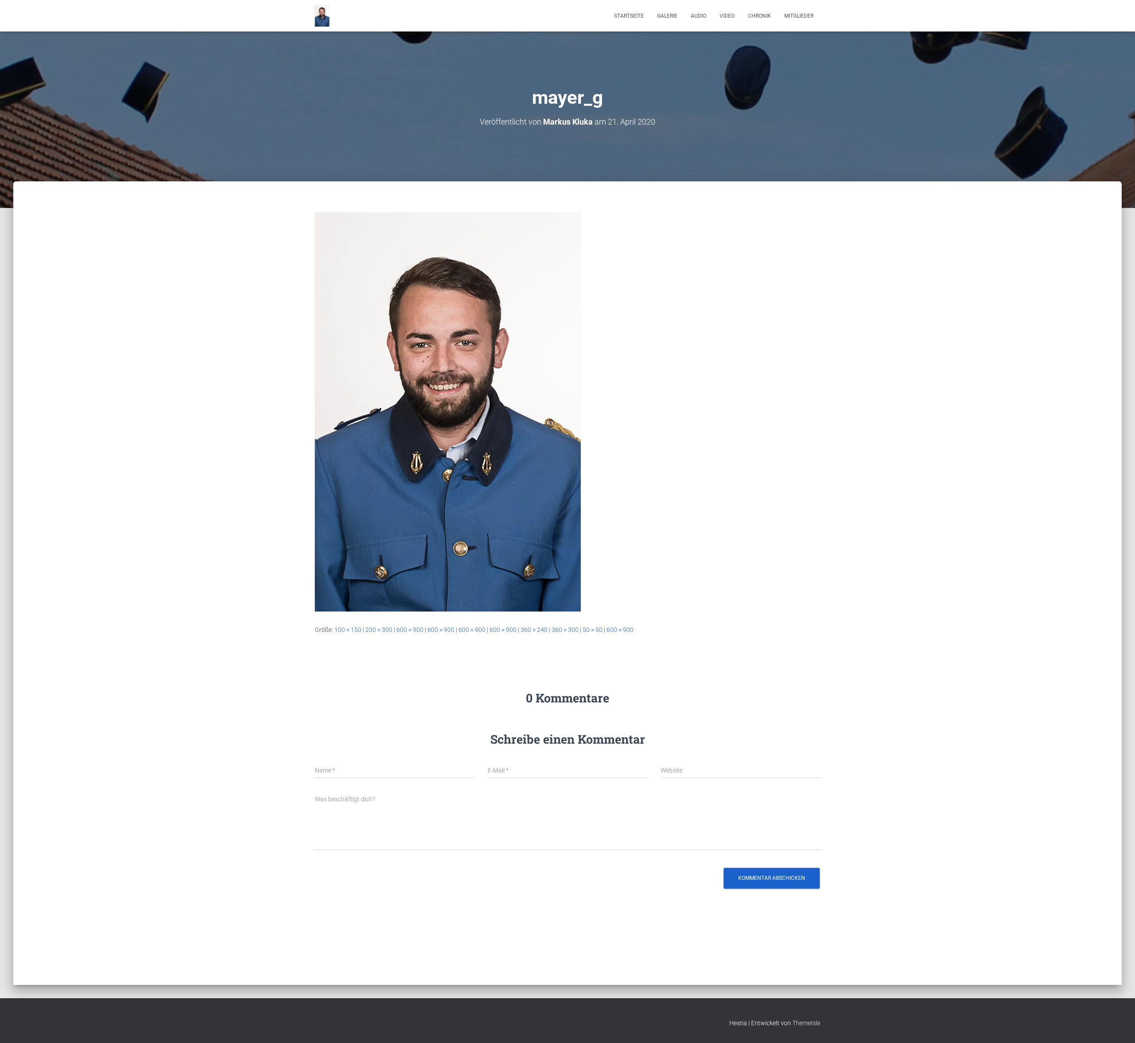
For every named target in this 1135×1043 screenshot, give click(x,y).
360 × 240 (534, 629)
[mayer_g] (448, 411)
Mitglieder (799, 16)
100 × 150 (347, 629)
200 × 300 (378, 629)
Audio (698, 16)
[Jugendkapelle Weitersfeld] (322, 16)
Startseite (629, 16)
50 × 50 (593, 629)
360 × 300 (565, 629)
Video (727, 16)
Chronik (759, 16)
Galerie (667, 16)
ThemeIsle (806, 1023)
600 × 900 (409, 629)
